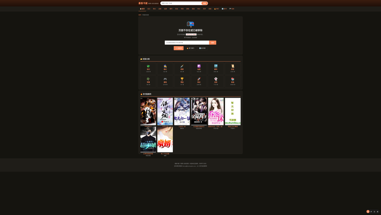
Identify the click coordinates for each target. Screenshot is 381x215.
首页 (140, 15)
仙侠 (165, 9)
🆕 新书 (224, 9)
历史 (176, 9)
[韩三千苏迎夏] (165, 151)
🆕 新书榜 (202, 48)
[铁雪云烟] (165, 124)
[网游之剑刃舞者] (233, 124)
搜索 (204, 3)
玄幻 (148, 9)
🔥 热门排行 (190, 48)
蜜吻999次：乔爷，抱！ (215, 126)
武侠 (160, 9)
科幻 (198, 9)
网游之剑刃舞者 (233, 126)
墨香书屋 (143, 3)
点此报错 (194, 37)
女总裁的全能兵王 (198, 126)
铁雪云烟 (165, 126)
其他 (210, 9)
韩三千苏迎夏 (165, 153)
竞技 (193, 9)
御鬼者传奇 (148, 126)
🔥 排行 (216, 9)
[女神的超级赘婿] (148, 151)
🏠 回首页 (179, 48)
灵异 (204, 9)
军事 (182, 9)
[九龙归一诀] (182, 124)
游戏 (187, 9)
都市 (171, 9)
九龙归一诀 (182, 126)
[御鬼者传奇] (148, 124)
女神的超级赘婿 (148, 153)
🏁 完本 (231, 9)
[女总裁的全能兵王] (199, 124)
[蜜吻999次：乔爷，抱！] (216, 124)
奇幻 (154, 9)
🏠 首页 (142, 9)
